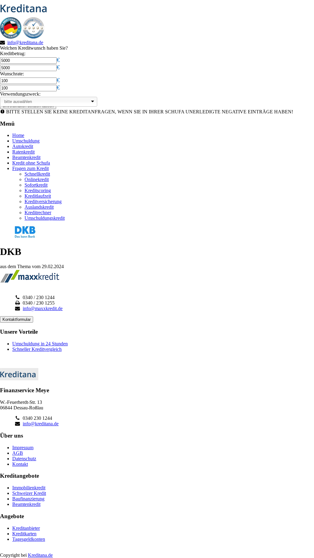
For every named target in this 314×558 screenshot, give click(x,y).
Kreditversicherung (43, 201)
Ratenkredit (23, 151)
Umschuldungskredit (45, 218)
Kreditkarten (24, 533)
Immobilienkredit (28, 487)
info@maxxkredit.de (43, 308)
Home (18, 135)
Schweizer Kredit (29, 493)
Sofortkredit (36, 185)
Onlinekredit (37, 179)
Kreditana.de (40, 555)
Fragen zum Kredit (30, 168)
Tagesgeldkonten (28, 539)
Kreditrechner (38, 212)
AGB (17, 453)
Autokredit (22, 146)
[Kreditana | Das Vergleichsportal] (25, 14)
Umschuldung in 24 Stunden (40, 343)
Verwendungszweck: (20, 94)
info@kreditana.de (25, 42)
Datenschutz (24, 458)
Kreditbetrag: (12, 53)
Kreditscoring (38, 190)
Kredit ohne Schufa (31, 162)
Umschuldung (26, 140)
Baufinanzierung (28, 498)
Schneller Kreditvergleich (37, 349)
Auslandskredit (39, 207)
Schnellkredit (37, 174)
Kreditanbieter (26, 528)
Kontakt (20, 464)
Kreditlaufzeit (38, 196)
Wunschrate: (12, 73)
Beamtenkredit (26, 157)
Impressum (22, 447)
